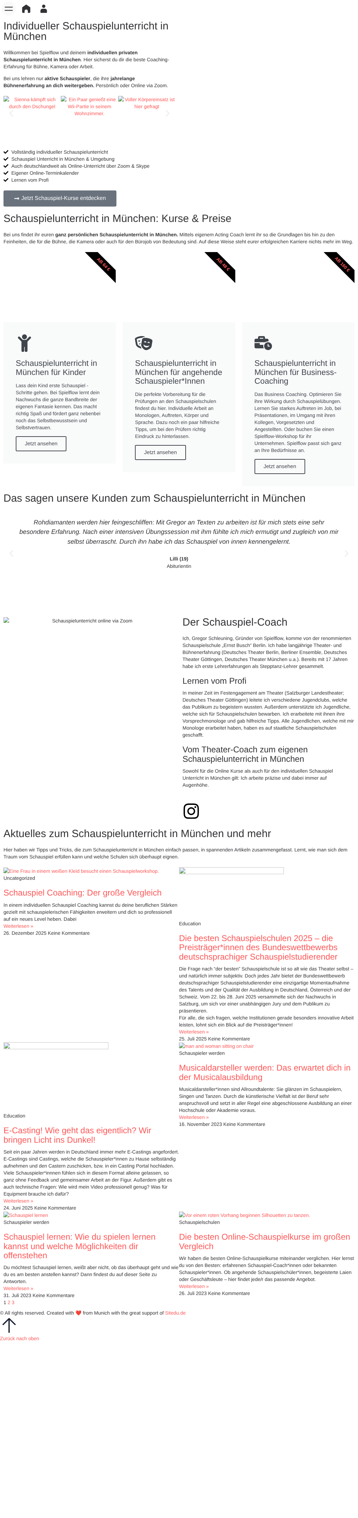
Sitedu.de (175, 1313)
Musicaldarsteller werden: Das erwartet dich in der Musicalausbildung (265, 1072)
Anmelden (39, 1507)
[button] (8, 9)
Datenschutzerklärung (233, 1436)
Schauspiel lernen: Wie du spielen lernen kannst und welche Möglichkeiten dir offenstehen (79, 1246)
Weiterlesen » (18, 926)
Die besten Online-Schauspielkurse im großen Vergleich (264, 1241)
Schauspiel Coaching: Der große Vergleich (82, 893)
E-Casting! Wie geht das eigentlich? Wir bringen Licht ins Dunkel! (77, 1135)
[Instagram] (191, 811)
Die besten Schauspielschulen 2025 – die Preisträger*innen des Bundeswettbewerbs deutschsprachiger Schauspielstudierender (258, 948)
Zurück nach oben (19, 1338)
